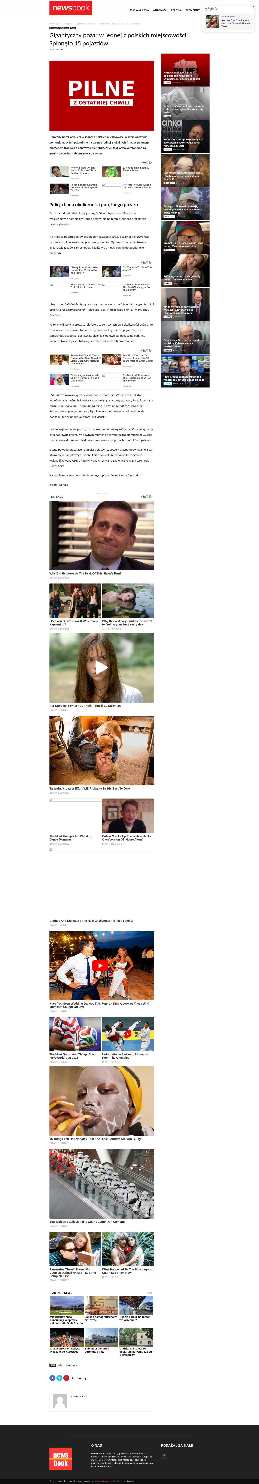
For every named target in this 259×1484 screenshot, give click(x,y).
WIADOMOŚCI (160, 10)
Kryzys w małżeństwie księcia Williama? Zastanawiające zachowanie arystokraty (181, 309)
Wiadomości (64, 28)
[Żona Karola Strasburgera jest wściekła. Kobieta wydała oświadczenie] (185, 337)
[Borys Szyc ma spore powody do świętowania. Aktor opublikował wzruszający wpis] (185, 136)
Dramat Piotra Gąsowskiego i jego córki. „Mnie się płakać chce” (183, 244)
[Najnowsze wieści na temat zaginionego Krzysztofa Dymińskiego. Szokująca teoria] (185, 70)
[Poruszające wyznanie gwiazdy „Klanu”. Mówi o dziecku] (185, 270)
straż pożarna (71, 1365)
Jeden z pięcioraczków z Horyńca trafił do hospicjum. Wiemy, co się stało (184, 109)
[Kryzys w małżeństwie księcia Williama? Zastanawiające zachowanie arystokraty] (185, 304)
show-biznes (140, 1459)
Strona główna (139, 10)
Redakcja (118, 1481)
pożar (60, 1365)
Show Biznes (193, 10)
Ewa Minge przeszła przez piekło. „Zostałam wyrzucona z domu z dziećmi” (183, 176)
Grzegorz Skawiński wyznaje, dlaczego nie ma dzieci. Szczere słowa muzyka (183, 209)
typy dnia (104, 1463)
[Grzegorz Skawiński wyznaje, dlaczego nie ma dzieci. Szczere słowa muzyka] (185, 203)
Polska (73, 28)
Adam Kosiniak (78, 1396)
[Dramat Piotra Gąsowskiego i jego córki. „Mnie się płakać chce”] (185, 237)
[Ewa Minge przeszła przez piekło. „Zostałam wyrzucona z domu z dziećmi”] (185, 170)
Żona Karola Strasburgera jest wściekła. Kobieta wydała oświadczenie (181, 343)
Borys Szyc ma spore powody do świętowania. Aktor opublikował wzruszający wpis (183, 142)
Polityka (176, 10)
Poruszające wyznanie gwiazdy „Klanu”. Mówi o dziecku (182, 278)
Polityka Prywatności (103, 1481)
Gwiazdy (167, 149)
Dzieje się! (68, 23)
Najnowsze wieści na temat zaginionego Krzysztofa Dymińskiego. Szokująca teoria (182, 75)
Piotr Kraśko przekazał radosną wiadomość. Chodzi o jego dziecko (184, 378)
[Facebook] (164, 1456)
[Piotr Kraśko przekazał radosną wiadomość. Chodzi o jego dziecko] (185, 371)
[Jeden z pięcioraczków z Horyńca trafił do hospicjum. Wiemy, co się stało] (185, 103)
